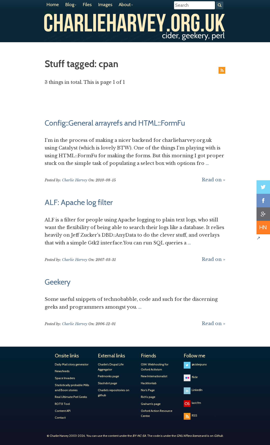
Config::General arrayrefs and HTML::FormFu (115, 123)
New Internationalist (154, 376)
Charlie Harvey (135, 22)
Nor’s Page (148, 390)
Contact (60, 417)
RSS (222, 70)
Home (52, 4)
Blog (69, 4)
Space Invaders (65, 378)
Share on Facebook (263, 200)
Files (87, 4)
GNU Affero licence (189, 436)
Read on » (213, 180)
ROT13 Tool (62, 404)
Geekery (57, 281)
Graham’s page (151, 404)
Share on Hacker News (263, 227)
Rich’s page (148, 397)
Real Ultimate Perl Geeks (71, 397)
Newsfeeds (62, 371)
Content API (62, 411)
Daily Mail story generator (71, 364)
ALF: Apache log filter (79, 202)
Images (105, 4)
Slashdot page (107, 383)
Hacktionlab (149, 383)
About (125, 4)
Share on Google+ (263, 214)
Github (218, 436)
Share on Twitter (263, 187)
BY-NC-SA (139, 436)
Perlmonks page (108, 376)
